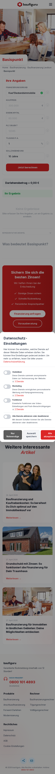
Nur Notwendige (12, 435)
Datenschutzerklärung (14, 361)
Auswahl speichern (31, 435)
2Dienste (18, 395)
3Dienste (18, 381)
